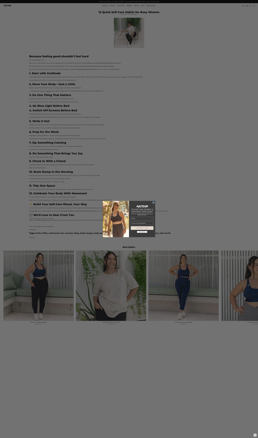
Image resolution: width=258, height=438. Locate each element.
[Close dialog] (153, 202)
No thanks (142, 232)
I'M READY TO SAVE (142, 228)
